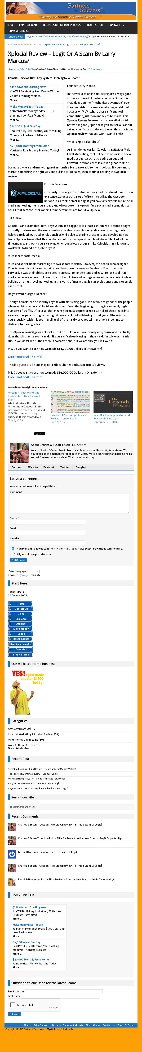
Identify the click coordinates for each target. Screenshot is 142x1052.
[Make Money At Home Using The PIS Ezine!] (20, 614)
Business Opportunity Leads (62, 25)
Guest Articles (16, 748)
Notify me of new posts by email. (33, 554)
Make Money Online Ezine (23, 739)
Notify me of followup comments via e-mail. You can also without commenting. (69, 548)
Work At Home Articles (74, 69)
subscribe (90, 548)
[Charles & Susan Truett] (12, 829)
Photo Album (94, 25)
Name (13, 518)
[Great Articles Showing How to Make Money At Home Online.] (20, 624)
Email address (16, 991)
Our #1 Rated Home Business (33, 664)
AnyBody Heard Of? (19, 729)
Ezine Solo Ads (28, 25)
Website (33, 467)
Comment (16, 492)
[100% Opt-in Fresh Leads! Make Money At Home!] (20, 634)
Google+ (81, 467)
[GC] (12, 856)
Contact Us (116, 25)
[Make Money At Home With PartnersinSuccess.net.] (20, 604)
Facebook (48, 467)
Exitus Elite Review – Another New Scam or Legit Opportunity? (85, 838)
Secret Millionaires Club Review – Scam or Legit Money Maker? (42, 769)
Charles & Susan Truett (47, 69)
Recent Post (20, 759)
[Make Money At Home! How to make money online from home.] (20, 629)
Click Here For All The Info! (25, 356)
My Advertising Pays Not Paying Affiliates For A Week (36, 778)
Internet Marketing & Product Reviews (31, 734)
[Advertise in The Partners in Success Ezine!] (20, 619)
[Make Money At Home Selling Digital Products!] (20, 639)
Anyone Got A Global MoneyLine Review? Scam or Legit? (38, 788)
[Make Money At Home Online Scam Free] (71, 11)
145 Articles (79, 445)
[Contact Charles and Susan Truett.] (20, 609)
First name (14, 996)
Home (10, 25)
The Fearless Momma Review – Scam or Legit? (33, 773)
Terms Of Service (18, 30)
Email (13, 528)
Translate (35, 575)
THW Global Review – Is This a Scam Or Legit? (75, 824)
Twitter (64, 467)
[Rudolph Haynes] (12, 884)
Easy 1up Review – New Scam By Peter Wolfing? (33, 783)
